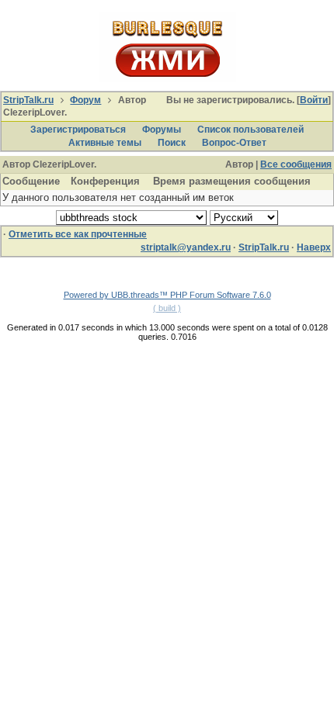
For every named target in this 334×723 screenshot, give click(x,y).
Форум (85, 100)
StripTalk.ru (28, 100)
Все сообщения (296, 164)
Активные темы (104, 142)
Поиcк (172, 142)
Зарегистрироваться (78, 129)
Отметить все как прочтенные (78, 234)
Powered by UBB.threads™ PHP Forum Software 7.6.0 (167, 294)
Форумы (161, 129)
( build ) (167, 308)
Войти (314, 100)
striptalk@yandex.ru (186, 247)
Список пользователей (250, 129)
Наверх (314, 247)
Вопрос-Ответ (234, 142)
